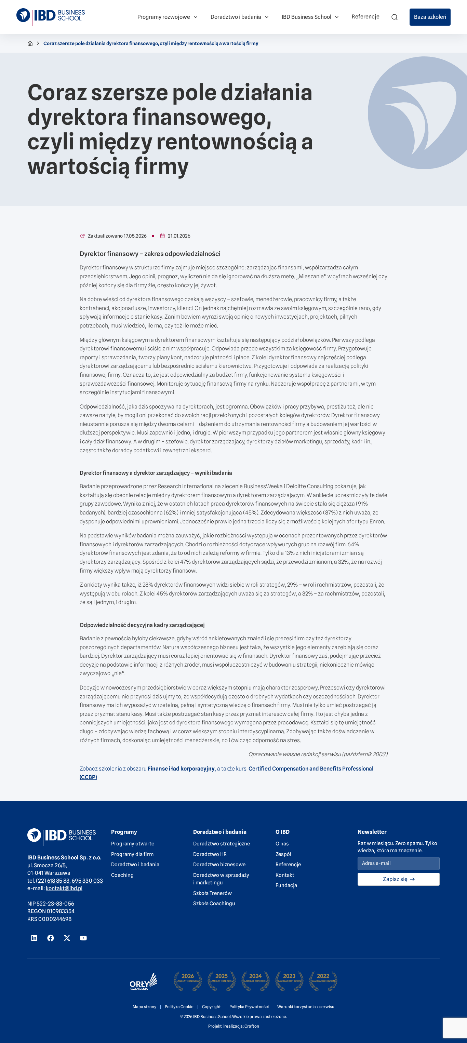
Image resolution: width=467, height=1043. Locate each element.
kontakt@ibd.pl (64, 888)
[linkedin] (34, 938)
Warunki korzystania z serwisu (305, 1006)
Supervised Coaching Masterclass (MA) (275, 8)
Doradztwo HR (210, 854)
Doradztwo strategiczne (221, 844)
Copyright (211, 1006)
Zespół (283, 854)
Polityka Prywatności (249, 1006)
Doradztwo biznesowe (219, 864)
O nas (282, 844)
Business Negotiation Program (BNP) (160, 4)
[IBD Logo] (50, 17)
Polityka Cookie (179, 1006)
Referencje (288, 864)
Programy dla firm (132, 854)
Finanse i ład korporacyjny (181, 768)
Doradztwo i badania (135, 864)
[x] (67, 938)
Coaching (122, 875)
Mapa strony (144, 1006)
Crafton (251, 1026)
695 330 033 (87, 881)
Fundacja (286, 885)
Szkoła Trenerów (212, 893)
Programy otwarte (132, 844)
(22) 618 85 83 (52, 881)
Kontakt (285, 875)
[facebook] (50, 938)
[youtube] (83, 938)
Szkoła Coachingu (214, 903)
